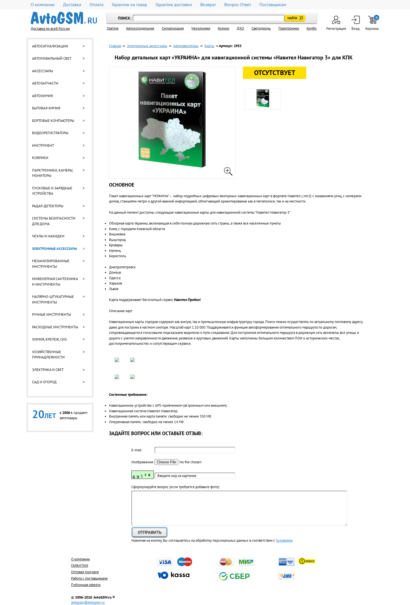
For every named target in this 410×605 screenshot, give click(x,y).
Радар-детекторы (47, 206)
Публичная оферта (85, 584)
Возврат (208, 4)
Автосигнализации (50, 46)
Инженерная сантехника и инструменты (55, 281)
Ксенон (223, 28)
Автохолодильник (140, 28)
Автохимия (42, 95)
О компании (43, 4)
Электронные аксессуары (54, 248)
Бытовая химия (46, 108)
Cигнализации (173, 28)
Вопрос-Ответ (237, 4)
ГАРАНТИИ (79, 565)
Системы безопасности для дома (53, 221)
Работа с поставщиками (89, 578)
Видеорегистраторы (50, 133)
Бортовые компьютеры (53, 120)
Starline (113, 28)
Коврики (40, 157)
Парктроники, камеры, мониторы (52, 173)
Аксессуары (42, 71)
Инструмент (43, 145)
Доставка (72, 4)
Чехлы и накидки (48, 236)
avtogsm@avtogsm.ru (88, 602)
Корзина (372, 23)
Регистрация (336, 28)
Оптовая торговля (85, 572)
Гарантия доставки (174, 4)
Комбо (312, 28)
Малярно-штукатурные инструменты (53, 299)
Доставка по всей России (50, 28)
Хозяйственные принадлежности (48, 354)
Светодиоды (261, 28)
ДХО (240, 28)
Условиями (284, 540)
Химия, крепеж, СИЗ (49, 339)
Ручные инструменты (51, 314)
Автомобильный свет (51, 58)
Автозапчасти (45, 83)
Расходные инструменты (55, 327)
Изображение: (142, 462)
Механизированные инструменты (50, 264)
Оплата (96, 4)
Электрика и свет (48, 369)
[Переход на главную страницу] (64, 18)
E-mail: (136, 450)
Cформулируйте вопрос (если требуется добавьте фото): (175, 487)
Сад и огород (44, 382)
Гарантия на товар (129, 4)
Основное (121, 185)
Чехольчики (200, 28)
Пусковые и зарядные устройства (52, 191)
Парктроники (288, 28)
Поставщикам (272, 4)
